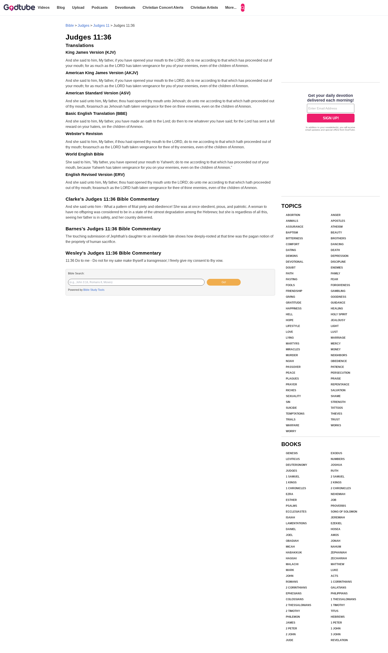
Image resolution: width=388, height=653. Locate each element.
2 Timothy (293, 611)
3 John (336, 634)
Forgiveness (340, 285)
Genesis (292, 453)
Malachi (292, 564)
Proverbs (338, 505)
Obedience (339, 361)
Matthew (337, 564)
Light (335, 326)
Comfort (292, 244)
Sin (288, 402)
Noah (290, 361)
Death (335, 250)
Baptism (292, 232)
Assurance (294, 226)
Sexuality (293, 396)
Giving (290, 296)
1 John (336, 628)
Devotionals (125, 7)
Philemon (293, 616)
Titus (334, 611)
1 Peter (336, 622)
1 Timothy (338, 605)
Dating (291, 250)
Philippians (339, 593)
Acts (334, 575)
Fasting (291, 279)
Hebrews (338, 616)
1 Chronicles (296, 488)
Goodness (338, 296)
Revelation (339, 640)
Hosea (335, 529)
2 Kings (336, 482)
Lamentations (296, 523)
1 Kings (291, 482)
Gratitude (293, 302)
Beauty (336, 232)
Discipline (338, 261)
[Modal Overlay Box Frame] (330, 112)
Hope (289, 320)
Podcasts (100, 7)
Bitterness (294, 238)
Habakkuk (294, 552)
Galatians (338, 587)
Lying (290, 337)
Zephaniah (339, 552)
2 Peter (291, 628)
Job (333, 500)
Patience (337, 367)
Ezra (289, 494)
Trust (335, 419)
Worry (291, 431)
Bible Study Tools (93, 289)
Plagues (292, 378)
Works (336, 425)
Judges (83, 25)
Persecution (340, 372)
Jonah (335, 540)
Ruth (334, 470)
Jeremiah (338, 517)
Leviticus (293, 459)
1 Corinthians (341, 581)
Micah (290, 546)
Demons (292, 256)
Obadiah (292, 540)
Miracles (293, 349)
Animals (292, 220)
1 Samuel (293, 476)
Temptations (295, 413)
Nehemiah (338, 494)
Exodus (336, 453)
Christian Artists (204, 7)
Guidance (338, 302)
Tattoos (337, 407)
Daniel (291, 529)
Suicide (291, 407)
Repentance (340, 384)
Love (289, 331)
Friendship (294, 291)
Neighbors (339, 355)
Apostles (338, 220)
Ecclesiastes (296, 511)
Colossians (295, 599)
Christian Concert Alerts (163, 7)
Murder (292, 355)
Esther (291, 500)
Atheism (337, 226)
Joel (289, 535)
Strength (338, 402)
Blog (61, 7)
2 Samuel (337, 476)
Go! (224, 282)
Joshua (336, 464)
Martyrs (292, 343)
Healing (337, 308)
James (290, 622)
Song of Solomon (344, 511)
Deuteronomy (296, 464)
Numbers (338, 459)
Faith (289, 273)
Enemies (337, 267)
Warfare (292, 425)
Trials (290, 419)
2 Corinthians (296, 587)
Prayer (291, 384)
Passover (293, 367)
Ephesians (294, 593)
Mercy (336, 343)
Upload (78, 7)
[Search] (243, 8)
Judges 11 (101, 25)
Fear (334, 279)
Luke (334, 570)
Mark (290, 570)
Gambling (338, 291)
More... (230, 7)
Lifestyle (293, 326)
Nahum (336, 546)
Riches (291, 390)
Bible (70, 25)
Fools (290, 285)
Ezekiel (336, 523)
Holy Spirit (339, 314)
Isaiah (290, 517)
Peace (290, 372)
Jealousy (338, 320)
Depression (339, 256)
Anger (336, 215)
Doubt (290, 267)
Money (336, 349)
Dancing (337, 244)
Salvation (338, 390)
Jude (289, 640)
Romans (292, 581)
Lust (334, 331)
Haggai (291, 558)
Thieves (336, 413)
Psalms (291, 505)
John (289, 575)
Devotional (294, 261)
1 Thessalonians (343, 599)
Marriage (338, 337)
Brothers (338, 238)
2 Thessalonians (298, 605)
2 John (291, 634)
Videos (44, 7)
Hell (289, 314)
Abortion (293, 215)
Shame (336, 396)
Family (335, 273)
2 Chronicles (341, 488)
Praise (336, 378)
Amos (335, 535)
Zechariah (339, 558)
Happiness (294, 308)
